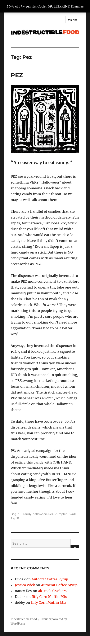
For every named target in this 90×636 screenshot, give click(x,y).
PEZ (17, 75)
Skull (72, 514)
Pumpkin (61, 514)
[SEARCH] (75, 546)
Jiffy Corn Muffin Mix (49, 597)
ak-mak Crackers (52, 591)
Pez (50, 514)
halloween (40, 514)
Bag (13, 514)
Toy (13, 518)
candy (27, 514)
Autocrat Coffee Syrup (50, 579)
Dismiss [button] (77, 6)
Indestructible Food (24, 619)
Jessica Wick (25, 585)
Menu (72, 19)
